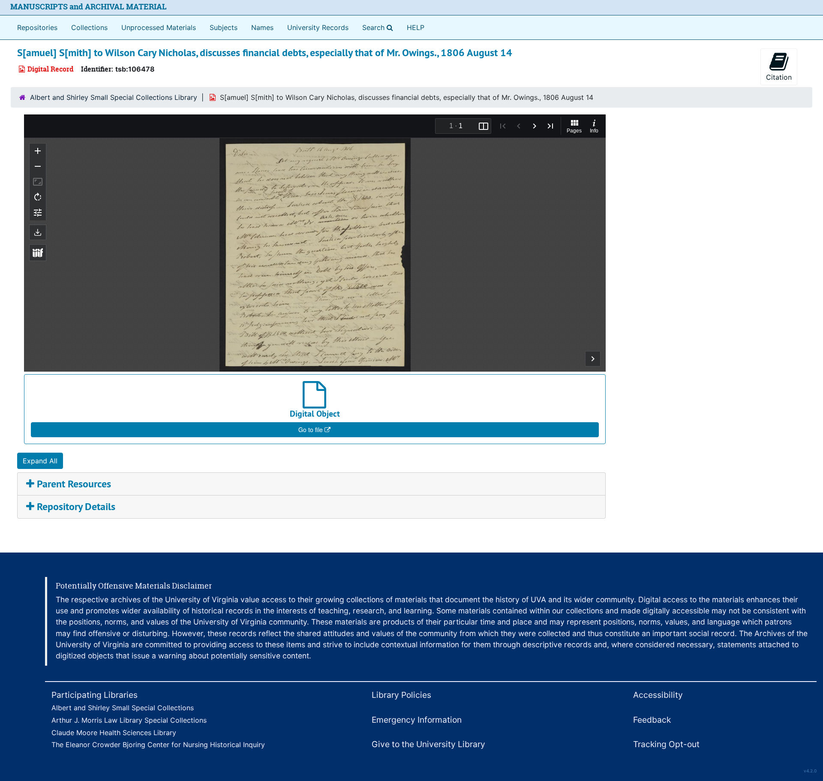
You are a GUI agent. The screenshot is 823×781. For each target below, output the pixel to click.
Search (379, 27)
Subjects (223, 27)
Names (262, 27)
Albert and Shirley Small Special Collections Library (113, 97)
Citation (779, 77)
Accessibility (658, 695)
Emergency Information (417, 720)
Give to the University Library (428, 744)
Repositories (37, 27)
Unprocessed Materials (158, 27)
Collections (89, 27)
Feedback (652, 720)
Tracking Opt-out (666, 744)
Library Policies (401, 695)
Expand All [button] (40, 461)
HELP (415, 27)
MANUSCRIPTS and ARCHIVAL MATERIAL (88, 6)
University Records (317, 27)
